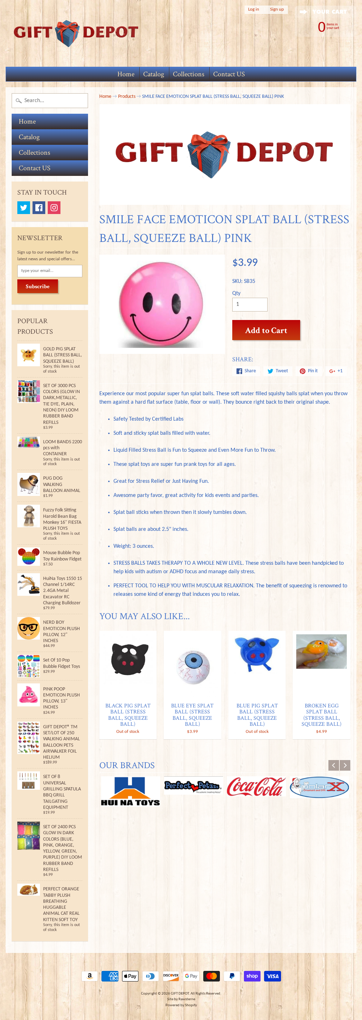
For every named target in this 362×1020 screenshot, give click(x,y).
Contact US (229, 74)
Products (126, 96)
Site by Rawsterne (181, 999)
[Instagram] (54, 207)
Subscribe (37, 286)
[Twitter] (23, 207)
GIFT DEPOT (180, 994)
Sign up (277, 9)
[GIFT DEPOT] (76, 33)
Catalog (153, 74)
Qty (236, 293)
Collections (188, 74)
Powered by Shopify (181, 1005)
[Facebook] (39, 207)
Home (125, 74)
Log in (253, 9)
